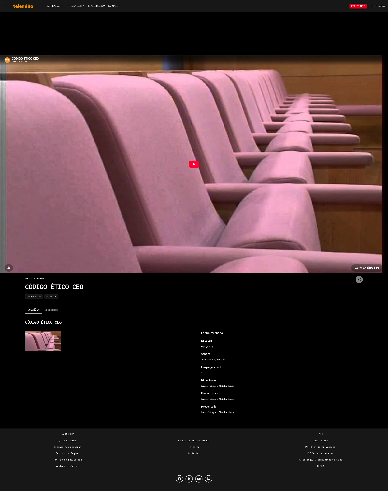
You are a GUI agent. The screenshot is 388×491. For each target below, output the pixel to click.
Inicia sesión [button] (378, 6)
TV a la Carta (76, 6)
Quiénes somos (67, 440)
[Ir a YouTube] (198, 479)
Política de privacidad (320, 446)
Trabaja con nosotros (67, 446)
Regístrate (358, 6)
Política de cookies (320, 453)
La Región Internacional (194, 440)
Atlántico (194, 453)
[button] (6, 6)
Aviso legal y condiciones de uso (320, 459)
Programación (96, 6)
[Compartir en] (359, 279)
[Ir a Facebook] (179, 479)
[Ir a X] (189, 479)
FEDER (320, 466)
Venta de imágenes (67, 466)
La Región (114, 6)
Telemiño (194, 446)
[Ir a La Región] (27, 6)
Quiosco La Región (67, 453)
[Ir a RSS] (208, 479)
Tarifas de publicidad (67, 459)
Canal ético (320, 440)
